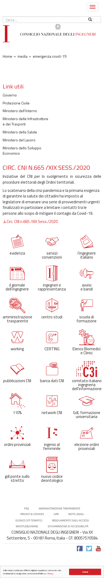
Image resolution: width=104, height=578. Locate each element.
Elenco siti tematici (28, 520)
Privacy (50, 573)
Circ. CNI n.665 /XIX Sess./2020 (32, 221)
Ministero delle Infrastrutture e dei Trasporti (25, 121)
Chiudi (85, 571)
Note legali (76, 514)
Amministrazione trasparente (59, 509)
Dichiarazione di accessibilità (68, 526)
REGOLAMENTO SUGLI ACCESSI (70, 520)
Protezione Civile (16, 103)
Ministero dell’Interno (20, 110)
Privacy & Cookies (32, 514)
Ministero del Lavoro (19, 140)
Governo (10, 95)
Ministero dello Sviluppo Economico (22, 150)
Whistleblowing (27, 526)
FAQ (26, 509)
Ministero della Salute (20, 132)
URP (56, 514)
